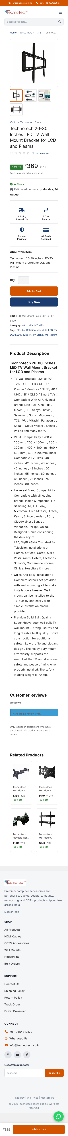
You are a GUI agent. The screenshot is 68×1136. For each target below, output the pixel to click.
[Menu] (60, 12)
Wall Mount (51, 334)
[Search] (59, 21)
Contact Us (11, 984)
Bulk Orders (12, 963)
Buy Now (34, 302)
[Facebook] (26, 1054)
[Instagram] (8, 1054)
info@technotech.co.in (24, 1045)
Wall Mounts (12, 950)
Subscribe (54, 1073)
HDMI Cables (12, 936)
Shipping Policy (14, 991)
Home (13, 32)
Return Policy (13, 997)
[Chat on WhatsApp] (58, 1116)
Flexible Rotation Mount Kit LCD (35, 330)
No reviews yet (41, 153)
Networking (11, 956)
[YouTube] (17, 1054)
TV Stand (38, 334)
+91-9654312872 (20, 1031)
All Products (12, 929)
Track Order (12, 1004)
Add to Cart (34, 291)
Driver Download (15, 1011)
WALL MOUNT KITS (30, 32)
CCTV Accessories (16, 943)
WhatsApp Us (18, 1038)
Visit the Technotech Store (25, 122)
